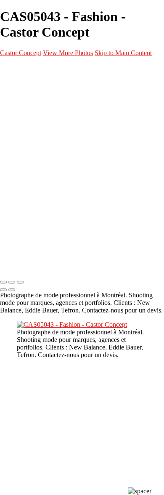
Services (28, 176)
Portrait (44, 106)
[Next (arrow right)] (11, 290)
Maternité (46, 126)
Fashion (43, 116)
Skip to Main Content (123, 52)
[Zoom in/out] (20, 282)
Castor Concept (20, 52)
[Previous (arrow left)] (3, 290)
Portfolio (28, 85)
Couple (42, 146)
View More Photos (68, 52)
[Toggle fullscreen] (11, 282)
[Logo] (46, 69)
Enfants (43, 156)
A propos (28, 196)
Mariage (44, 136)
